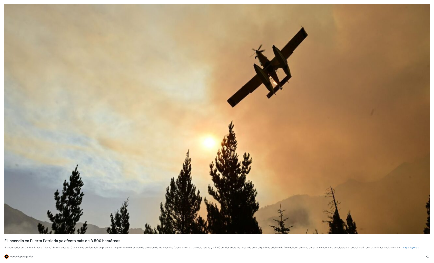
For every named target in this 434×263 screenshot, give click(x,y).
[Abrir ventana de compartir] (427, 255)
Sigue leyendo (411, 247)
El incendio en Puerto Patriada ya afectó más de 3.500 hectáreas (62, 241)
